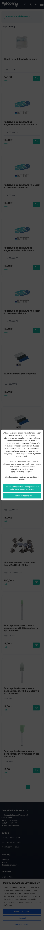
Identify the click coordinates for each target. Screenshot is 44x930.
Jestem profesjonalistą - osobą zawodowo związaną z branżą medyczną (22, 488)
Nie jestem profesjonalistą (22, 496)
